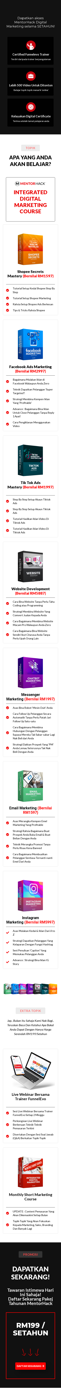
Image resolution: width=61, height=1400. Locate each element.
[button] (30, 148)
